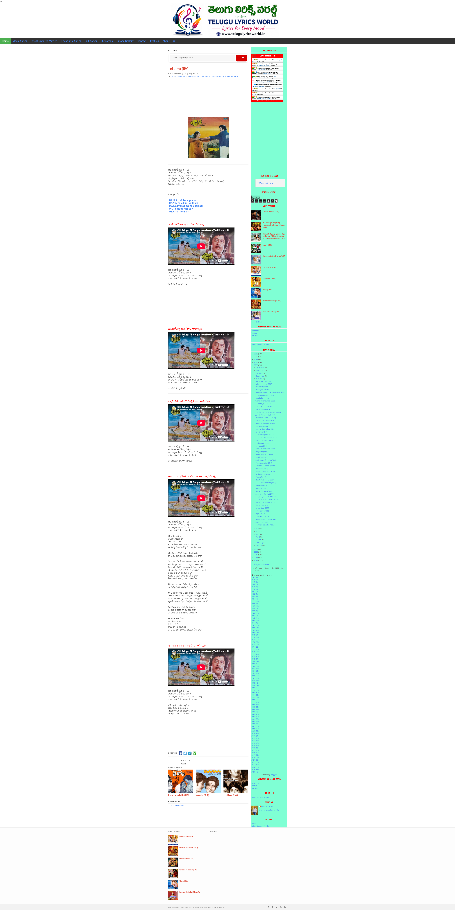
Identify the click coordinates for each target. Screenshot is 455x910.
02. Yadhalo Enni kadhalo (183, 203)
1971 (255, 640)
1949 (254, 587)
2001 (255, 712)
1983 (255, 668)
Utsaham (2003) (261, 468)
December (260, 367)
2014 (255, 743)
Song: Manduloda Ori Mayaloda (264, 77)
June (258, 531)
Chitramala (107, 41)
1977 (255, 654)
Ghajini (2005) (261, 69)
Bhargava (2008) (261, 426)
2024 (256, 359)
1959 (254, 611)
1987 (255, 678)
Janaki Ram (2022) (262, 508)
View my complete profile (269, 810)
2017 (256, 560)
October (259, 373)
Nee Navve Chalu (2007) (264, 480)
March (259, 540)
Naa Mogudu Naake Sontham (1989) (269, 392)
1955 (255, 601)
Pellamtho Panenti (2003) (265, 466)
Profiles (154, 41)
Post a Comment (177, 805)
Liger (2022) (260, 513)
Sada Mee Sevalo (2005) (264, 494)
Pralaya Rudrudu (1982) (264, 429)
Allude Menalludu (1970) (265, 415)
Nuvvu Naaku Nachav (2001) (271, 311)
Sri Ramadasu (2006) (269, 278)
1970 (255, 637)
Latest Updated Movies (44, 41)
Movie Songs (20, 41)
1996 (255, 700)
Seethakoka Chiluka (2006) (265, 460)
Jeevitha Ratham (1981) (264, 395)
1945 (254, 577)
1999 (255, 707)
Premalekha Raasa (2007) (265, 449)
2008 (255, 729)
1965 (255, 625)
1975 (255, 649)
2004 (255, 719)
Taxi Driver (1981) (178, 68)
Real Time (266, 100)
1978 (255, 656)
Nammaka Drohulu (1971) (265, 418)
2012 (255, 738)
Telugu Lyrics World (266, 183)
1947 (254, 582)
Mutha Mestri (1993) (263, 65)
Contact (141, 41)
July (257, 528)
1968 (255, 632)
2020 (256, 552)
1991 (255, 688)
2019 (256, 555)
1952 (254, 594)
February (260, 542)
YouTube (254, 335)
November (260, 370)
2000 (255, 709)
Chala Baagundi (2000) (263, 82)
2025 (256, 357)
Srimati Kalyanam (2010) (265, 471)
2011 (255, 736)
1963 (255, 620)
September (260, 376)
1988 (255, 680)
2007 (255, 726)
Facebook (255, 331)
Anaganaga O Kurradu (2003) (266, 497)
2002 (255, 714)
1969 (255, 635)
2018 (256, 557)
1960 (255, 613)
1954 (254, 599)
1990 (255, 685)
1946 (254, 580)
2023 (256, 362)
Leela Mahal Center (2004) (265, 519)
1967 (255, 630)
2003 (255, 716)
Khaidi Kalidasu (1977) (264, 406)
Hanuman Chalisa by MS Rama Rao (189, 892)
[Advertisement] (208, 97)
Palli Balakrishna (267, 807)
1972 (255, 642)
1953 (254, 596)
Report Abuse (256, 322)
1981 (255, 664)
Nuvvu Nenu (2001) (258, 86)
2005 (255, 721)
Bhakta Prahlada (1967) (186, 858)
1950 (254, 589)
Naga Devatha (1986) (263, 381)
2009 (255, 731)
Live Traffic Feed (267, 56)
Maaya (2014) (260, 477)
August (259, 379)
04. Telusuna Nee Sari (181, 208)
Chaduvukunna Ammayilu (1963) (268, 412)
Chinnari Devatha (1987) (265, 525)
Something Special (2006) (265, 502)
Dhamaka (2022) (261, 387)
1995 (255, 697)
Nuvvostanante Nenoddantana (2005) (274, 256)
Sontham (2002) (261, 522)
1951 (254, 591)
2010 (255, 733)
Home (5, 41)
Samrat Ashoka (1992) (264, 440)
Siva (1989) (276, 89)
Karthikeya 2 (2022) (263, 404)
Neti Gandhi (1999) (262, 474)
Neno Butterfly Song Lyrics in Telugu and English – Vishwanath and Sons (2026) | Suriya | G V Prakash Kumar (274, 235)
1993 (255, 692)
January (259, 545)
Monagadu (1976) (262, 389)
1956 (254, 603)
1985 (255, 673)
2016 (255, 748)
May (258, 534)
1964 (255, 623)
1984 (255, 671)
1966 (255, 627)
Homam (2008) (261, 488)
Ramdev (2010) (261, 446)
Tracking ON (274, 100)
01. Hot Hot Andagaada (182, 200)
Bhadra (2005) (267, 73)
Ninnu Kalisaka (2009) (264, 454)
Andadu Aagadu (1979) (264, 435)
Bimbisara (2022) (262, 511)
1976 (255, 652)
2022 (256, 365)
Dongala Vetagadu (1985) (265, 423)
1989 (255, 683)
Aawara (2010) (267, 245)
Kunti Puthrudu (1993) (263, 98)
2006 (255, 724)
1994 (255, 695)
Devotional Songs (71, 41)
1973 (255, 644)
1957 (255, 606)
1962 (255, 618)
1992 (255, 690)
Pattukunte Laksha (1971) (265, 420)
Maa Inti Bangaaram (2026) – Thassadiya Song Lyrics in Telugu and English (274, 224)
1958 (254, 608)
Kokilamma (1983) (262, 443)
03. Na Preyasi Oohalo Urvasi (186, 206)
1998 (255, 704)
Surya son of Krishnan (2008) (188, 869)
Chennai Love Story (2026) (271, 211)
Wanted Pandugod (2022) (265, 401)
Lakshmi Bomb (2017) (263, 384)
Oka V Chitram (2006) (263, 491)
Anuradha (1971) (262, 516)
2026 (256, 354)
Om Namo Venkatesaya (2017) (272, 300)
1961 (254, 616)
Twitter (254, 333)
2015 (255, 745)
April (258, 537)
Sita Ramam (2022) (262, 505)
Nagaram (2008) (261, 451)
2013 (255, 740)
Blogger (274, 774)
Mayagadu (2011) (262, 485)
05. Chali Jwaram (179, 211)
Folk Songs (91, 41)
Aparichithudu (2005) (269, 267)
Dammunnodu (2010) (263, 463)
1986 (255, 676)
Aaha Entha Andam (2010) (265, 483)
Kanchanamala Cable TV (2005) (267, 499)
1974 (255, 647)
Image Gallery (125, 41)
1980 (255, 661)
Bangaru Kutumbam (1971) (266, 437)
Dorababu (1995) (262, 398)
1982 (255, 666)
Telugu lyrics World (186, 907)
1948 (254, 584)
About (166, 41)
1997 (255, 702)
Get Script (260, 100)
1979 (255, 659)
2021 (256, 549)
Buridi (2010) (260, 457)
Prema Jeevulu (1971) (263, 409)
